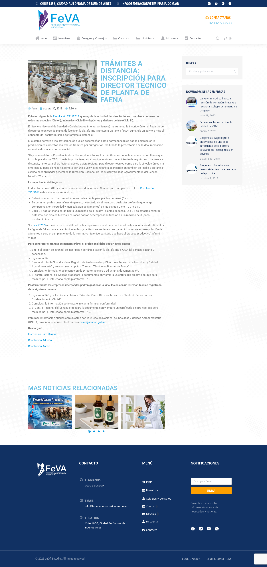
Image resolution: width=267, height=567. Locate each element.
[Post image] (50, 412)
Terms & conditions (218, 558)
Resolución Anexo (39, 346)
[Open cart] (226, 38)
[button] (89, 431)
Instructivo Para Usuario (42, 334)
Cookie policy (191, 558)
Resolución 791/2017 (66, 116)
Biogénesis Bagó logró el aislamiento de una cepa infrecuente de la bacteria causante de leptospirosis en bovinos (216, 145)
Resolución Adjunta (40, 340)
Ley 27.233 (39, 225)
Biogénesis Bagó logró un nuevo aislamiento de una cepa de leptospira (218, 169)
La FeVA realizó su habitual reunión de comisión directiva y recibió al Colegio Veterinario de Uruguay (218, 104)
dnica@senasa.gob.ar (93, 322)
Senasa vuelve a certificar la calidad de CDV (216, 124)
